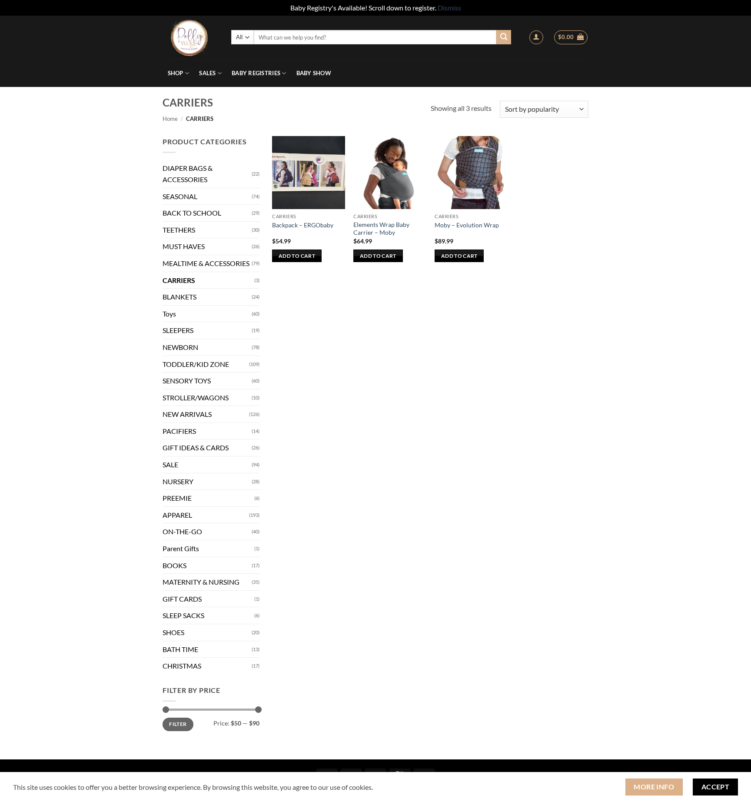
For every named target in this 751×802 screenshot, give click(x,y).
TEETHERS (179, 230)
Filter (177, 724)
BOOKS (174, 565)
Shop (175, 73)
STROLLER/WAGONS (196, 397)
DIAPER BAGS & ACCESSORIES (188, 173)
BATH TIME (180, 649)
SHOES (173, 632)
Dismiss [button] (449, 7)
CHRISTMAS (182, 666)
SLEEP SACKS (183, 615)
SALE (170, 464)
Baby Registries (256, 73)
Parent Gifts (181, 548)
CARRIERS (179, 280)
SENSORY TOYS (187, 380)
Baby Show (313, 73)
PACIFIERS (179, 431)
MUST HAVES (184, 246)
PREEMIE (177, 498)
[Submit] (503, 37)
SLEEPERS (178, 330)
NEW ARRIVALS (187, 414)
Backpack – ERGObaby (302, 225)
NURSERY (178, 481)
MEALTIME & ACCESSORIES (206, 263)
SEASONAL (180, 196)
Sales (207, 73)
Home (170, 118)
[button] (536, 37)
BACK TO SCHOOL (192, 213)
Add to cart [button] (297, 256)
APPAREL (177, 515)
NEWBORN (180, 347)
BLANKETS (179, 297)
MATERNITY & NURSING (201, 582)
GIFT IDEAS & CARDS (196, 447)
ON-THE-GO (182, 531)
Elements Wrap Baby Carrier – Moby (381, 228)
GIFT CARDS (182, 599)
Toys (169, 313)
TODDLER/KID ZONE (196, 364)
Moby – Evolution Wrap (467, 225)
